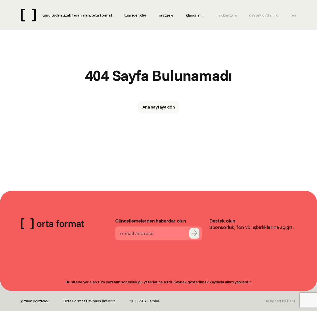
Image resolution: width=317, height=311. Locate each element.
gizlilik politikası (35, 300)
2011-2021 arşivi (144, 300)
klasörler (193, 15)
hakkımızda (226, 15)
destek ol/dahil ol (264, 15)
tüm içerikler (135, 15)
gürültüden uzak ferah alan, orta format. (77, 15)
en (294, 15)
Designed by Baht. (280, 300)
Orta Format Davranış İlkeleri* (89, 300)
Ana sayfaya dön (158, 107)
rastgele (166, 15)
